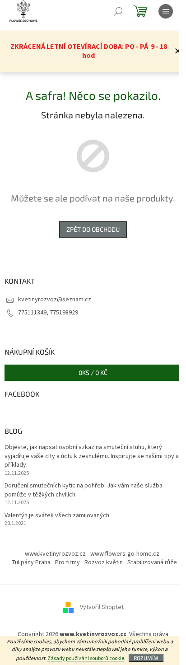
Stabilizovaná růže (152, 562)
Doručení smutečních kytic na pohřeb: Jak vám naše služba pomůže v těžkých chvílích (84, 490)
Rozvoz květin (103, 562)
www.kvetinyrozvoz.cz (55, 553)
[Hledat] (118, 11)
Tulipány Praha (31, 562)
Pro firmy (67, 562)
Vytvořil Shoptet (102, 607)
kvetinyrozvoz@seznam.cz (54, 299)
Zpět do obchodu (93, 229)
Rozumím (146, 658)
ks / (93, 372)
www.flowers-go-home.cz (124, 553)
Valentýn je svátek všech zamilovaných (57, 515)
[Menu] (166, 11)
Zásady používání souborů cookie (85, 658)
